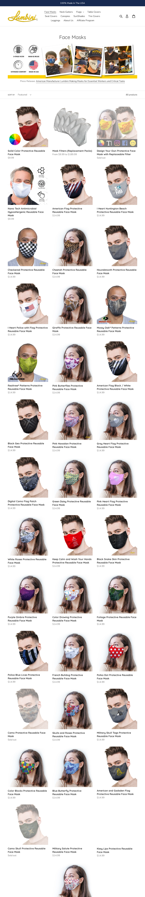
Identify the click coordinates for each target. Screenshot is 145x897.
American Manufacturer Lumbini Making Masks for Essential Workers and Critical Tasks (80, 81)
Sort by (11, 95)
